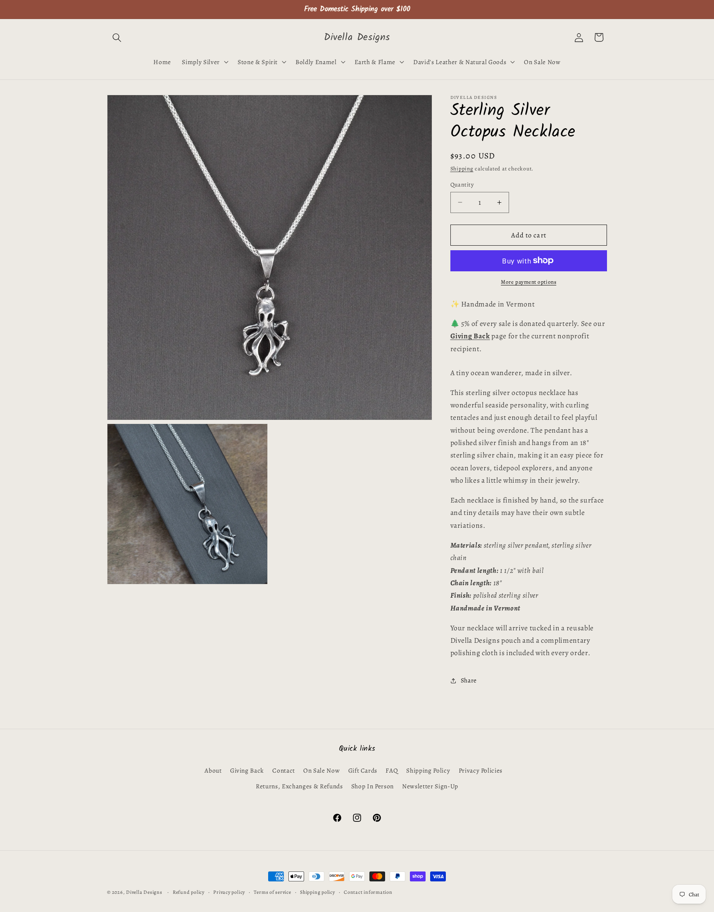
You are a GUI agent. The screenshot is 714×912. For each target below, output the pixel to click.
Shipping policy (317, 892)
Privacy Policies (481, 770)
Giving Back (247, 770)
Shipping (462, 168)
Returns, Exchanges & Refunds (299, 786)
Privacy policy (229, 892)
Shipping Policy (428, 770)
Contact (283, 770)
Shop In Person (372, 786)
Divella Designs (144, 892)
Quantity (462, 184)
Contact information (368, 892)
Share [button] (469, 680)
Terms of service (272, 892)
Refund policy (189, 892)
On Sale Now (321, 770)
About (213, 770)
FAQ (392, 770)
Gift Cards (363, 770)
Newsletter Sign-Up (430, 786)
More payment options (528, 282)
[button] (117, 37)
